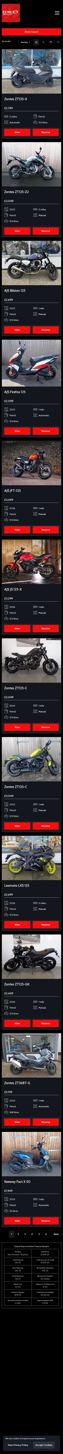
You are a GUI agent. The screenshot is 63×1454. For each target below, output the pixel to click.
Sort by (24, 42)
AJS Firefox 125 (15, 392)
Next (56, 1234)
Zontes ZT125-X (15, 99)
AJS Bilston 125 (14, 290)
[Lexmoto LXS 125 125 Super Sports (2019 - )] (31, 857)
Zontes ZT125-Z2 (16, 192)
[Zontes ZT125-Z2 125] (31, 164)
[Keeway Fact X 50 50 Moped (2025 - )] (31, 1154)
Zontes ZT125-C (15, 688)
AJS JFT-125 (12, 490)
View (17, 132)
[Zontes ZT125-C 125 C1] (31, 660)
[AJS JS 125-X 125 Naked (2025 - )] (31, 561)
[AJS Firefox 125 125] (31, 363)
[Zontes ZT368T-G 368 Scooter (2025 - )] (31, 1055)
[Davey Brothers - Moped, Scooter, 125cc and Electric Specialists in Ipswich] (11, 12)
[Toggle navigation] (57, 13)
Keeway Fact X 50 (17, 1181)
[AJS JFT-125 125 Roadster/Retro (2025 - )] (31, 462)
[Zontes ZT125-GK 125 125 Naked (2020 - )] (31, 956)
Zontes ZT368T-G (17, 1083)
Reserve (45, 132)
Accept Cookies (43, 1445)
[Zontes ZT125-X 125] (31, 71)
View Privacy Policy (18, 1445)
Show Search (31, 31)
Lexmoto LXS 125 (16, 885)
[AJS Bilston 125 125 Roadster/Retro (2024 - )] (31, 262)
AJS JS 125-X (13, 589)
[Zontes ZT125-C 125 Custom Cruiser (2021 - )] (31, 759)
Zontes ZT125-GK (16, 984)
